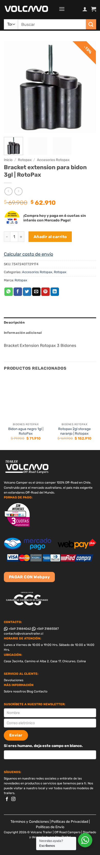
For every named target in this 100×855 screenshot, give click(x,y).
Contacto (40, 691)
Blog (30, 691)
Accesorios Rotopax (53, 160)
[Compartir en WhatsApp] (8, 291)
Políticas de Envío (50, 827)
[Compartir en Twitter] (27, 291)
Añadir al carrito (50, 236)
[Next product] (8, 191)
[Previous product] (18, 191)
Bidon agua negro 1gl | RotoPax (25, 431)
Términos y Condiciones (30, 821)
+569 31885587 (47, 628)
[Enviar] (91, 24)
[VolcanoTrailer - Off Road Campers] (29, 9)
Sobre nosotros (15, 691)
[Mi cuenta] (84, 9)
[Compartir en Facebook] (18, 291)
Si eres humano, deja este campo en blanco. (43, 746)
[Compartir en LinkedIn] (55, 291)
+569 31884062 (19, 628)
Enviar (16, 735)
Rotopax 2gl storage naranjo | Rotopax (74, 431)
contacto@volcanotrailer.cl (23, 633)
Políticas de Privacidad (69, 821)
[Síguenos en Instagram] (13, 799)
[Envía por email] (36, 291)
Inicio (8, 160)
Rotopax (25, 160)
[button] (62, 9)
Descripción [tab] (14, 322)
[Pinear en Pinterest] (45, 291)
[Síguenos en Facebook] (7, 799)
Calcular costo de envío (28, 254)
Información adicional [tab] (23, 333)
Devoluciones (13, 680)
